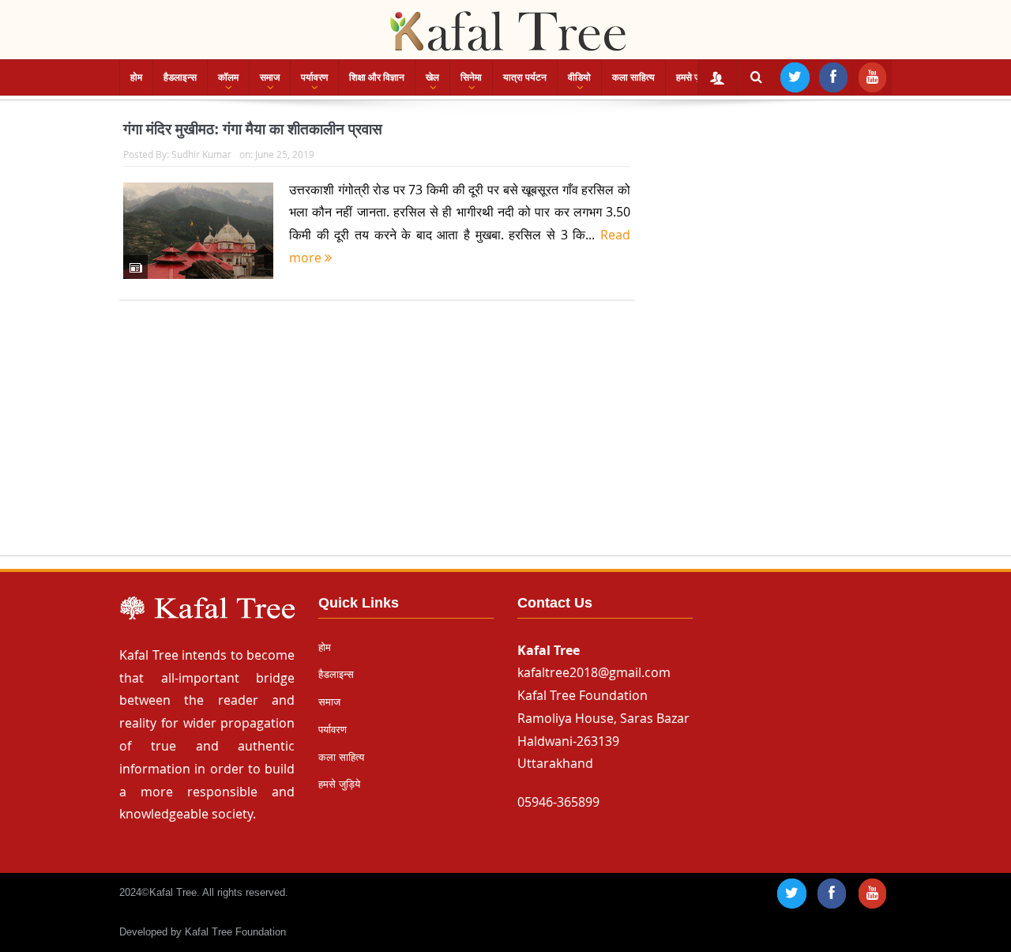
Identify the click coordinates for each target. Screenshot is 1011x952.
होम (136, 77)
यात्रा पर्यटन (525, 77)
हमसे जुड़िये (695, 77)
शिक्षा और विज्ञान (376, 77)
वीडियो (579, 77)
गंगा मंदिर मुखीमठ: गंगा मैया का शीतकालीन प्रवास (252, 129)
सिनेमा (471, 77)
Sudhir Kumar (201, 154)
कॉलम (228, 77)
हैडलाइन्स (180, 77)
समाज (270, 77)
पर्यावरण (314, 77)
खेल (432, 77)
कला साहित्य (633, 77)
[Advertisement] (505, 443)
